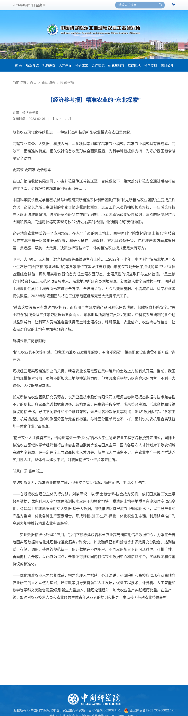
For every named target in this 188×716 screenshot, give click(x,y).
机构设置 (48, 65)
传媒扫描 (67, 82)
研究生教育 (116, 65)
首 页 (18, 65)
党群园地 (134, 65)
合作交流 (98, 65)
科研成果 (81, 65)
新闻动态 (48, 82)
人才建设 (65, 65)
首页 (33, 82)
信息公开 (167, 65)
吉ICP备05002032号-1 (104, 710)
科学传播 (150, 65)
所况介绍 (32, 65)
